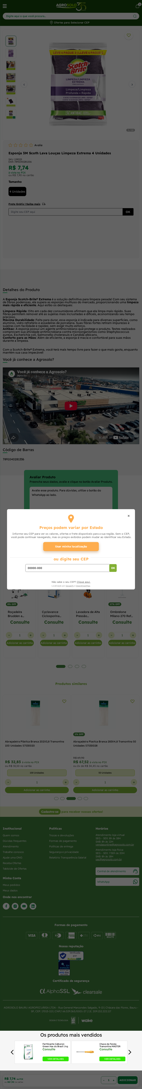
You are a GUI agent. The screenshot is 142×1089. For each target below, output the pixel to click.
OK (113, 568)
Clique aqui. (83, 581)
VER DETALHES (56, 1059)
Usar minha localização (71, 546)
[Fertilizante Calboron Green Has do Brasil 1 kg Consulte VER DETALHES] (28, 1060)
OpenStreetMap (83, 586)
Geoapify (70, 586)
